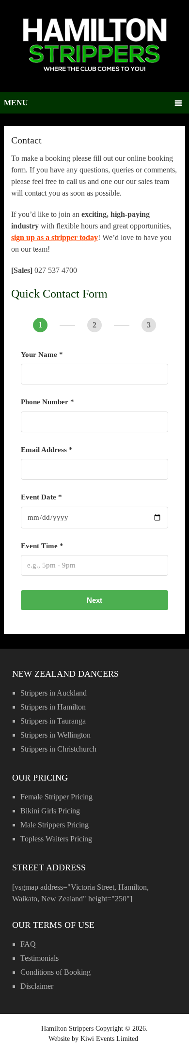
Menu (16, 103)
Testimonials (39, 958)
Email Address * (47, 450)
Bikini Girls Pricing (50, 811)
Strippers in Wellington (55, 735)
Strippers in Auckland (53, 693)
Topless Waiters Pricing (56, 839)
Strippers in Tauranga (53, 721)
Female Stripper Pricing (56, 797)
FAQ (28, 944)
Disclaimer (36, 986)
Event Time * (42, 546)
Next (94, 600)
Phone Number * (47, 402)
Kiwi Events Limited (109, 1038)
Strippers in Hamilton (53, 707)
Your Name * (42, 354)
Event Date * (41, 497)
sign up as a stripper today (54, 237)
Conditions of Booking (55, 972)
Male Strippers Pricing (54, 825)
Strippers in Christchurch (58, 749)
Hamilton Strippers (67, 1028)
